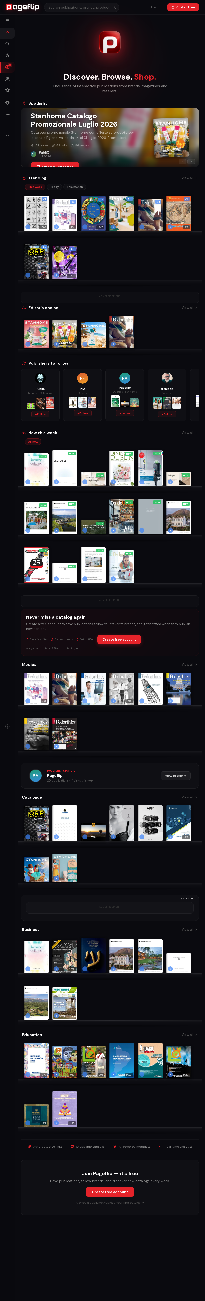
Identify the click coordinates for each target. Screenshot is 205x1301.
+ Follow (40, 414)
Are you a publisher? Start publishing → (52, 648)
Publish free (185, 7)
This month (75, 187)
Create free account (119, 639)
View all (188, 178)
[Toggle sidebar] (7, 21)
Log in (155, 7)
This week (35, 187)
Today (54, 187)
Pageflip (55, 775)
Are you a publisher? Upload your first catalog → (110, 1203)
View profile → (175, 776)
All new (33, 441)
